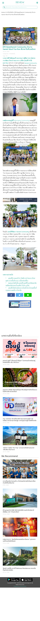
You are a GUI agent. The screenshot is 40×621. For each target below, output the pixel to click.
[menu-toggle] (3, 2)
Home (3, 12)
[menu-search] (37, 2)
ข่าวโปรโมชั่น (9, 12)
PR (6, 56)
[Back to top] (34, 615)
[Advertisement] (20, 21)
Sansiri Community (30, 63)
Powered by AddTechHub (20, 586)
